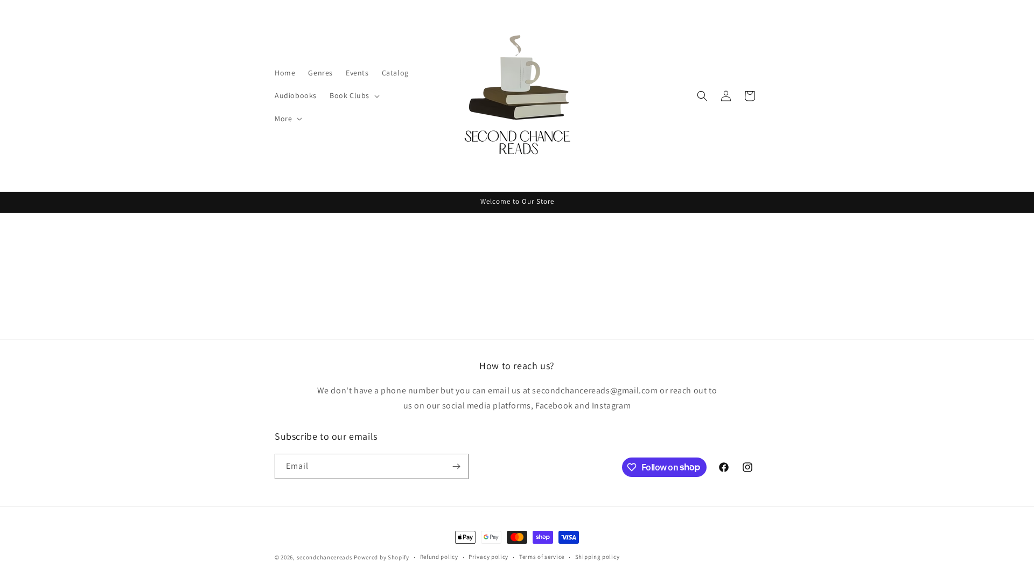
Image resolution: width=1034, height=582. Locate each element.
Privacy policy (488, 556)
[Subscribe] (456, 466)
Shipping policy (597, 556)
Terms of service (541, 556)
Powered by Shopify (381, 557)
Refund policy (439, 556)
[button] (353, 95)
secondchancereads (325, 557)
